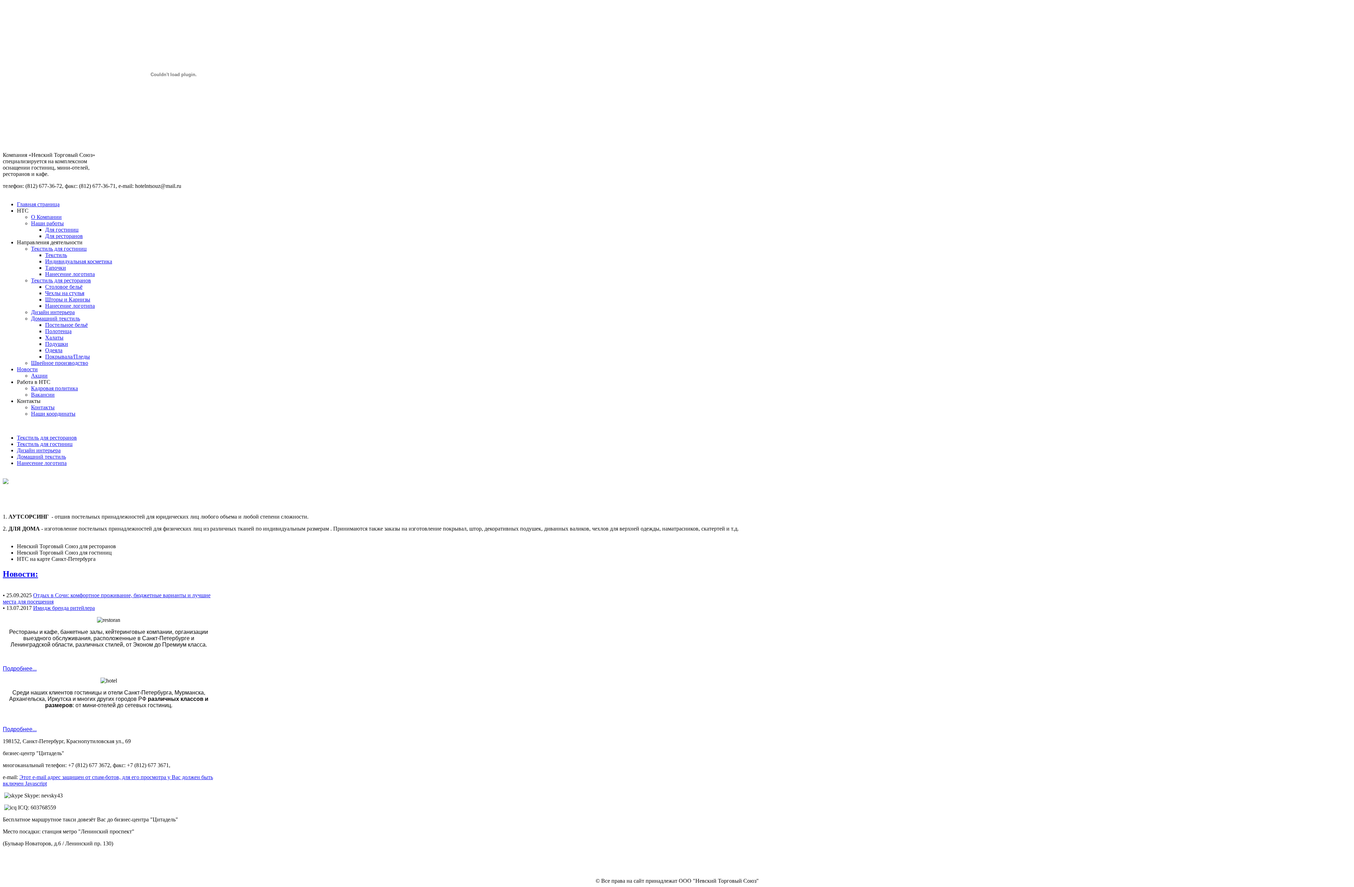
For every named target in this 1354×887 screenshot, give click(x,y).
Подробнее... (20, 669)
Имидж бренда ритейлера (64, 608)
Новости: (20, 574)
